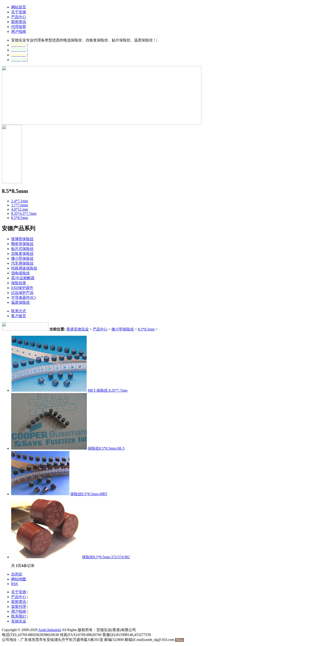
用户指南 (18, 32)
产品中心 (18, 17)
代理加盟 (18, 27)
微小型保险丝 (123, 329)
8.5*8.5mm (146, 329)
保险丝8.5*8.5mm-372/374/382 (106, 557)
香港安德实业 (77, 329)
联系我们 (18, 616)
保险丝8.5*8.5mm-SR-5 (106, 448)
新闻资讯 (18, 22)
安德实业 (18, 621)
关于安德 (18, 12)
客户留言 (18, 316)
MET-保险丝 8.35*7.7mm (107, 390)
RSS (14, 584)
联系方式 (18, 311)
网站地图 (18, 579)
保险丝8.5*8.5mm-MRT (88, 494)
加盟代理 (18, 607)
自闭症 (16, 574)
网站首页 (18, 7)
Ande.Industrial (49, 630)
